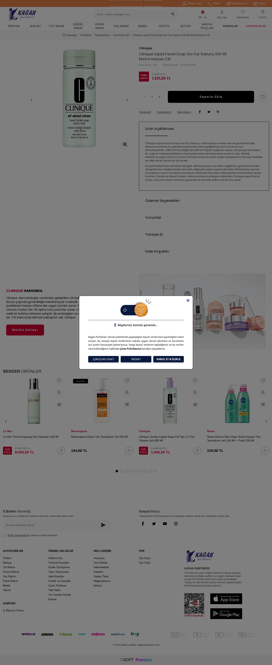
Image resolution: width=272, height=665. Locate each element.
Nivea (211, 431)
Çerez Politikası (57, 585)
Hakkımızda (55, 558)
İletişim (216, 3)
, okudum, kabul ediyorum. (33, 535)
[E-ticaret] (136, 660)
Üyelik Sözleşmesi (59, 567)
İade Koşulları (157, 251)
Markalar (230, 26)
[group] (79, 99)
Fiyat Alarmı (164, 112)
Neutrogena (79, 431)
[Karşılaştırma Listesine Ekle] (59, 405)
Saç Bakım (121, 26)
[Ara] (172, 15)
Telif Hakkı (54, 590)
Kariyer (262, 3)
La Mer (7, 431)
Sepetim (98, 571)
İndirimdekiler (101, 567)
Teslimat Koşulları (58, 562)
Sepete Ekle (211, 97)
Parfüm (14, 26)
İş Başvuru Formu (13, 610)
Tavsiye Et (145, 112)
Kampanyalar (256, 26)
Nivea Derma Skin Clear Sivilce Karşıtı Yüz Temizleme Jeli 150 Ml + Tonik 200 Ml (234, 438)
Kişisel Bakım (78, 26)
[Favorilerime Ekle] (59, 381)
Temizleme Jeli (121, 35)
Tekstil (164, 26)
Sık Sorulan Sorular (59, 594)
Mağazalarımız (239, 3)
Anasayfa (72, 35)
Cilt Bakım (56, 26)
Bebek (142, 26)
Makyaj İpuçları (207, 26)
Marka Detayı (25, 330)
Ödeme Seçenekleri (162, 200)
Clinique (145, 48)
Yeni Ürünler (101, 562)
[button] (31, 100)
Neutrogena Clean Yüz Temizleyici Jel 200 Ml (99, 436)
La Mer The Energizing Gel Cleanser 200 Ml (31, 436)
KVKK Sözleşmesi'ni (18, 535)
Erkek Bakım (99, 26)
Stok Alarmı (184, 112)
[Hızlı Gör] (59, 393)
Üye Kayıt (145, 558)
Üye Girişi (144, 562)
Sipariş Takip (195, 3)
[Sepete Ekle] (61, 451)
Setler (185, 26)
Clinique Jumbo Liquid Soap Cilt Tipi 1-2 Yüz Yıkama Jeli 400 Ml (167, 438)
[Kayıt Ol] (104, 525)
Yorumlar (153, 217)
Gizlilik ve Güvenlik (59, 580)
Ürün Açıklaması (159, 128)
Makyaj (35, 26)
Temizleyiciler (102, 35)
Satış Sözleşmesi (58, 571)
